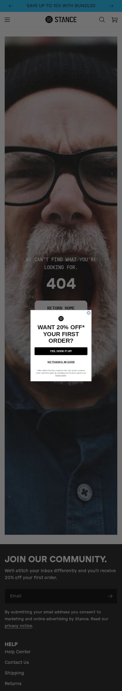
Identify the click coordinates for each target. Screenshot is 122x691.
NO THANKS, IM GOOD (61, 361)
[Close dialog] (88, 312)
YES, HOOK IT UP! (61, 351)
